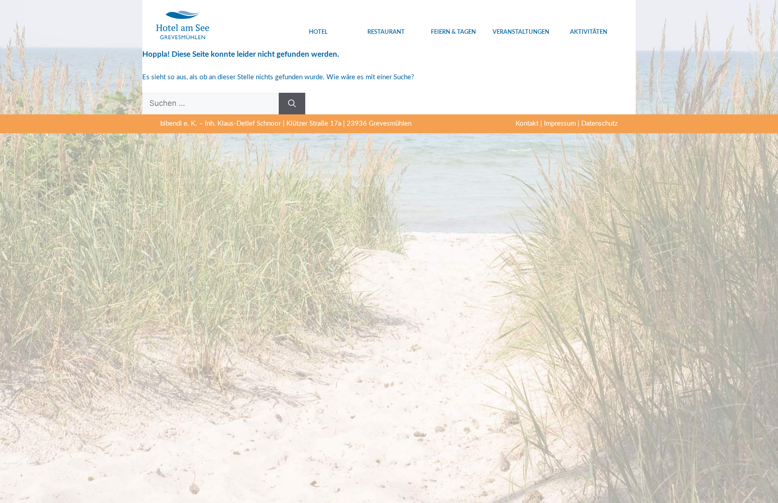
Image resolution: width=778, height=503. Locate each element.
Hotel (318, 32)
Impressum (560, 123)
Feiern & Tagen (453, 32)
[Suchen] (292, 103)
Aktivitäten (588, 32)
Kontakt (527, 123)
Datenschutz (599, 123)
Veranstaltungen (521, 32)
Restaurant (386, 32)
